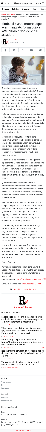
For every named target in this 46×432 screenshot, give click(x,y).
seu (34, 289)
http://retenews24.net (31, 283)
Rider (43, 347)
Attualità (11, 14)
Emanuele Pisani (8, 325)
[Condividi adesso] (40, 49)
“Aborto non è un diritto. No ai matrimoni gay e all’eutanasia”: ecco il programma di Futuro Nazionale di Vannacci (21, 330)
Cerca (6, 3)
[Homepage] (23, 3)
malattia (27, 289)
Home (3, 14)
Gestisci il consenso (23, 430)
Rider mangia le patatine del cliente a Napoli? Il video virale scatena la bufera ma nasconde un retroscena (22, 342)
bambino (18, 289)
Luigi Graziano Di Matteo (10, 367)
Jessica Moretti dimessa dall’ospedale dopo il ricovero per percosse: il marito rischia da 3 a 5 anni (22, 353)
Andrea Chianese (8, 347)
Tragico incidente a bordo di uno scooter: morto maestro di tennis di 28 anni (21, 363)
